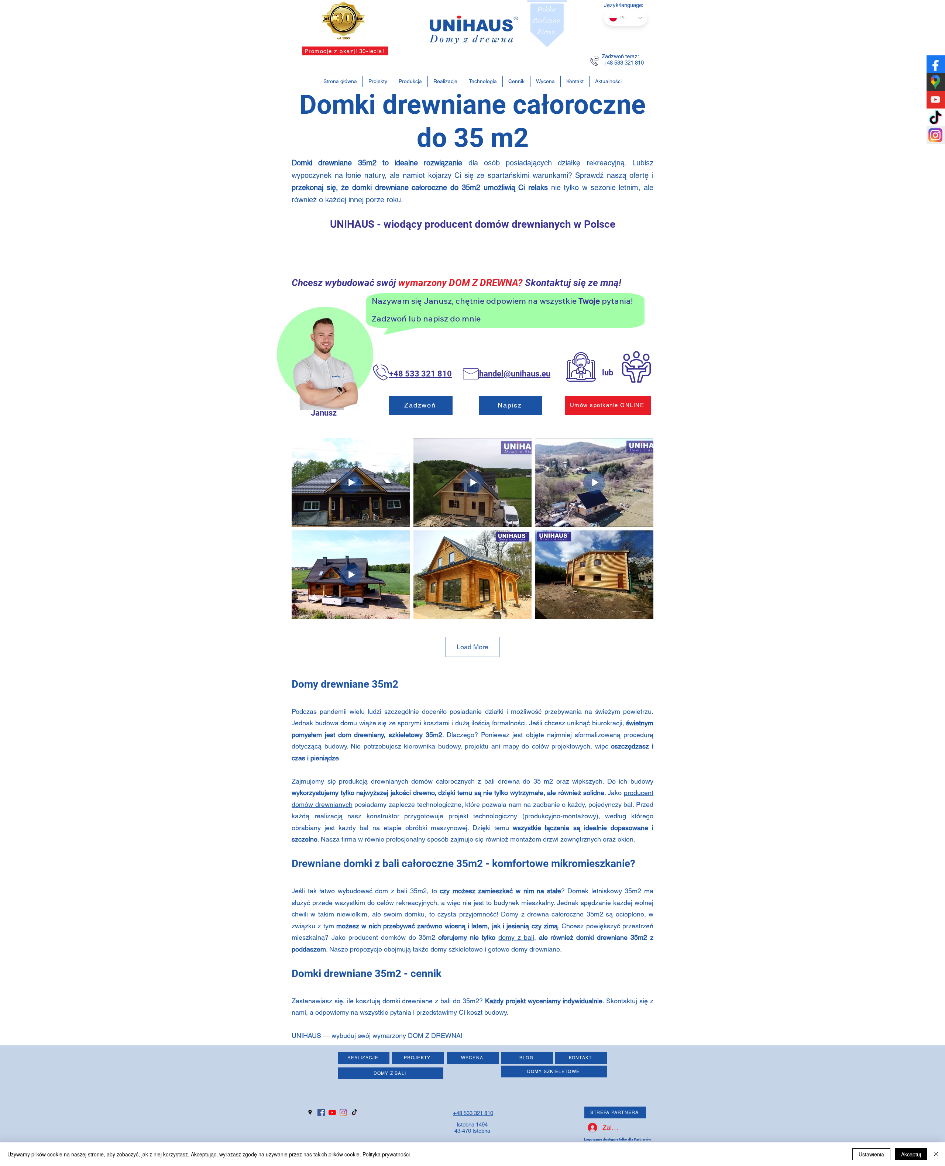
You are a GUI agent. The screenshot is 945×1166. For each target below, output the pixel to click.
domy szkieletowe (456, 949)
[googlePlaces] (310, 1112)
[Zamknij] (936, 1154)
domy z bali (516, 937)
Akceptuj (911, 1154)
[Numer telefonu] (594, 60)
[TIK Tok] (354, 1112)
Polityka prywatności (386, 1154)
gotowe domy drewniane (524, 949)
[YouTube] (332, 1112)
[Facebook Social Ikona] (321, 1112)
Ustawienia (871, 1154)
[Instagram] (343, 1112)
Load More (472, 647)
